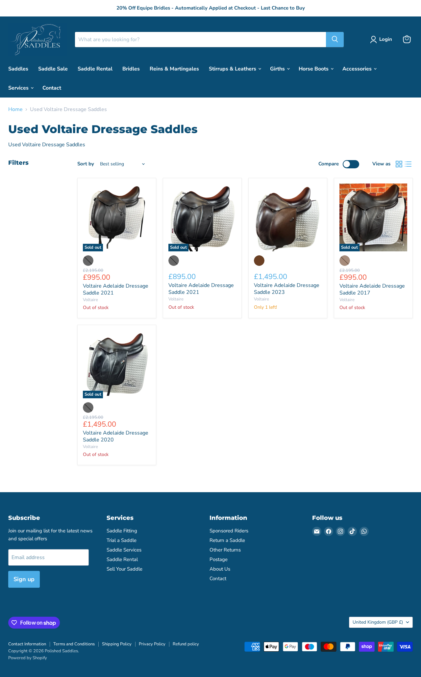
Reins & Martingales (174, 68)
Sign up (24, 579)
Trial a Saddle (121, 540)
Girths (278, 68)
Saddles (18, 68)
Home (15, 109)
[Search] (335, 39)
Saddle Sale (53, 68)
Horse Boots (314, 68)
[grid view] (399, 164)
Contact (51, 87)
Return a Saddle (227, 540)
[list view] (408, 164)
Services (19, 87)
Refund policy (186, 644)
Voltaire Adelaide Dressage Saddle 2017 (372, 289)
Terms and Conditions (74, 644)
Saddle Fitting (122, 530)
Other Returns (225, 550)
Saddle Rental (95, 68)
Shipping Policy (117, 644)
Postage (219, 559)
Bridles (131, 68)
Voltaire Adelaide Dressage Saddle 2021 (115, 289)
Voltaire (90, 300)
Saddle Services (124, 550)
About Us (220, 569)
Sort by (85, 164)
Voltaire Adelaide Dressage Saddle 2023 (286, 289)
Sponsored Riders (229, 530)
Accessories (357, 68)
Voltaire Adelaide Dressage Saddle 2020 (115, 436)
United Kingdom (378, 622)
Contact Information (27, 644)
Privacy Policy (152, 644)
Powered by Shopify (27, 658)
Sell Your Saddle (124, 569)
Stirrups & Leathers (233, 68)
